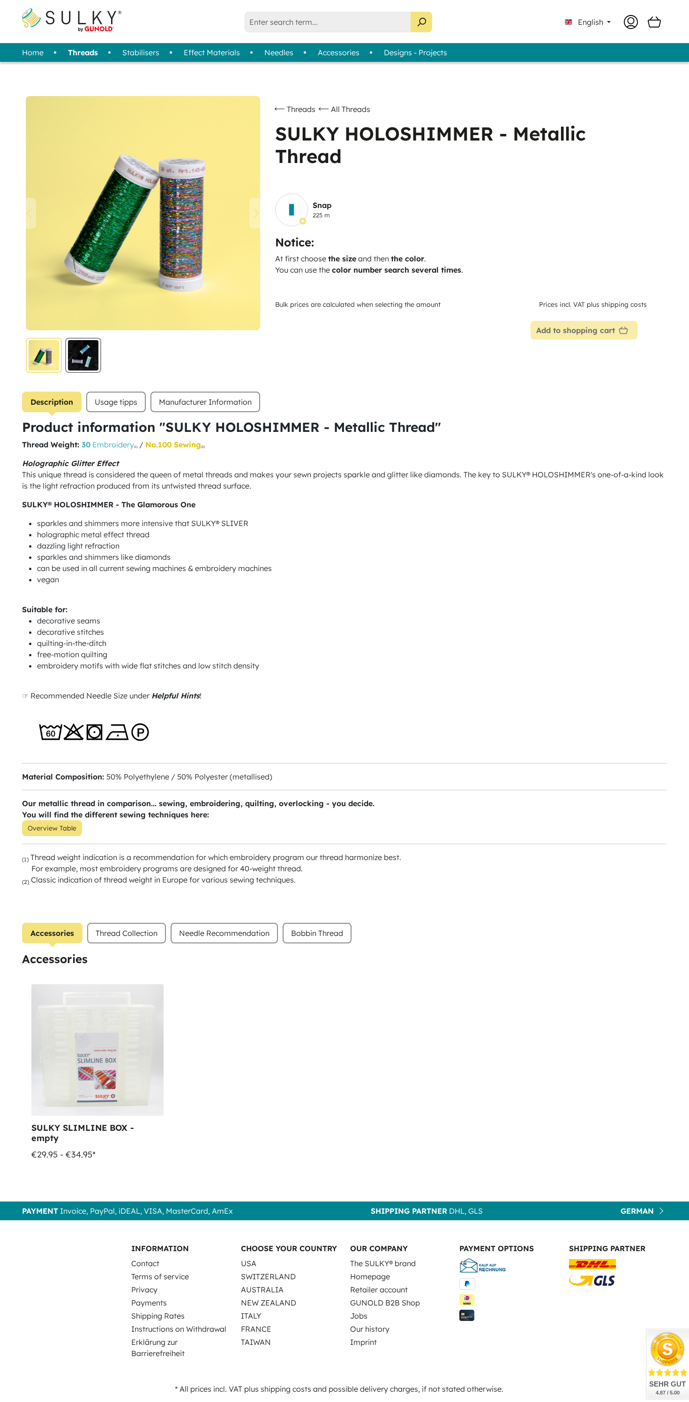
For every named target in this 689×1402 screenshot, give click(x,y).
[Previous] (29, 213)
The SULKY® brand (383, 1263)
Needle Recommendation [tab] (224, 933)
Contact (145, 1263)
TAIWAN (256, 1342)
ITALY (251, 1315)
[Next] (256, 213)
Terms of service (160, 1276)
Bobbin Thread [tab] (317, 933)
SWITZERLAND (268, 1276)
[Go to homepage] (71, 20)
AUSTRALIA (262, 1289)
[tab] (52, 402)
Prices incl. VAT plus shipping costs (593, 304)
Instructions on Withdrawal (178, 1329)
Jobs (358, 1315)
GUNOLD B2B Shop (385, 1302)
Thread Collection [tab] (126, 933)
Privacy (144, 1289)
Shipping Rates (158, 1315)
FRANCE (256, 1329)
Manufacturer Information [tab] (205, 402)
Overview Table (52, 828)
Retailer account (379, 1289)
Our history (369, 1329)
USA (248, 1263)
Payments (149, 1302)
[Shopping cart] (654, 22)
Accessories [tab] (52, 933)
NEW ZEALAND (268, 1302)
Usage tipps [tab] (116, 402)
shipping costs (286, 1389)
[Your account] (631, 22)
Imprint (363, 1342)
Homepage (370, 1276)
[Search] (421, 22)
